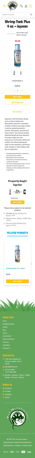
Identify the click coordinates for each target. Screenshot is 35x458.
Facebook (8, 388)
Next (32, 264)
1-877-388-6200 (10, 372)
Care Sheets (7, 336)
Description (17, 112)
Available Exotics (8, 324)
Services (6, 342)
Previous (3, 264)
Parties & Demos (8, 339)
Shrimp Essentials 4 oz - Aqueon (15, 268)
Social (5, 333)
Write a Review (22, 35)
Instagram (8, 394)
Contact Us (6, 348)
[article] (17, 263)
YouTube (8, 391)
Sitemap (17, 445)
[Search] (31, 14)
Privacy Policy (27, 445)
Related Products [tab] (17, 232)
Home (5, 321)
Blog (4, 330)
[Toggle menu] (4, 6)
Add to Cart (17, 202)
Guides (5, 327)
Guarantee (6, 345)
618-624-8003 (10, 370)
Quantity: (17, 86)
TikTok (7, 397)
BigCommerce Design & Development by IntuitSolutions (17, 443)
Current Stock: (17, 81)
